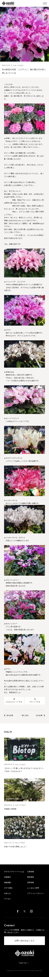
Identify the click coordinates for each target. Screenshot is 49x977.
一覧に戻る (24, 715)
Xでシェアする (35, 702)
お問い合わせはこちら (25, 941)
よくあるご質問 (33, 888)
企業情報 (30, 872)
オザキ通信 (8, 888)
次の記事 (39, 715)
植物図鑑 (7, 882)
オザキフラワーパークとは (14, 872)
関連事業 (30, 877)
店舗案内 (7, 877)
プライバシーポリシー (35, 893)
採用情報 (30, 882)
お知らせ (7, 893)
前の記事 (10, 715)
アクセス (7, 899)
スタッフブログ (18, 65)
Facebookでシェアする (14, 702)
